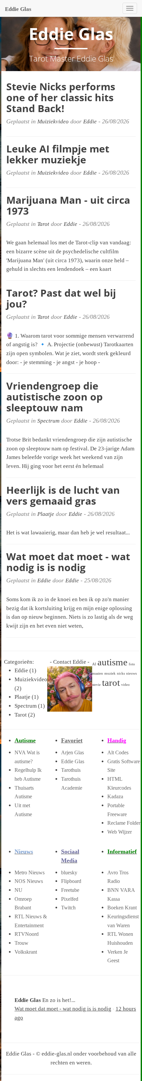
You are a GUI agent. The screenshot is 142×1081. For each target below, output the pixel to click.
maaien (97, 673)
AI (94, 664)
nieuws (131, 673)
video (125, 684)
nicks (121, 673)
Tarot (43, 224)
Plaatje (45, 514)
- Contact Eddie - (69, 662)
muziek (110, 673)
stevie (96, 684)
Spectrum (48, 421)
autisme (112, 662)
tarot (111, 682)
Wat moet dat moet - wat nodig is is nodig (63, 1009)
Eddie (90, 121)
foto (132, 664)
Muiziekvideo (53, 121)
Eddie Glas (18, 9)
